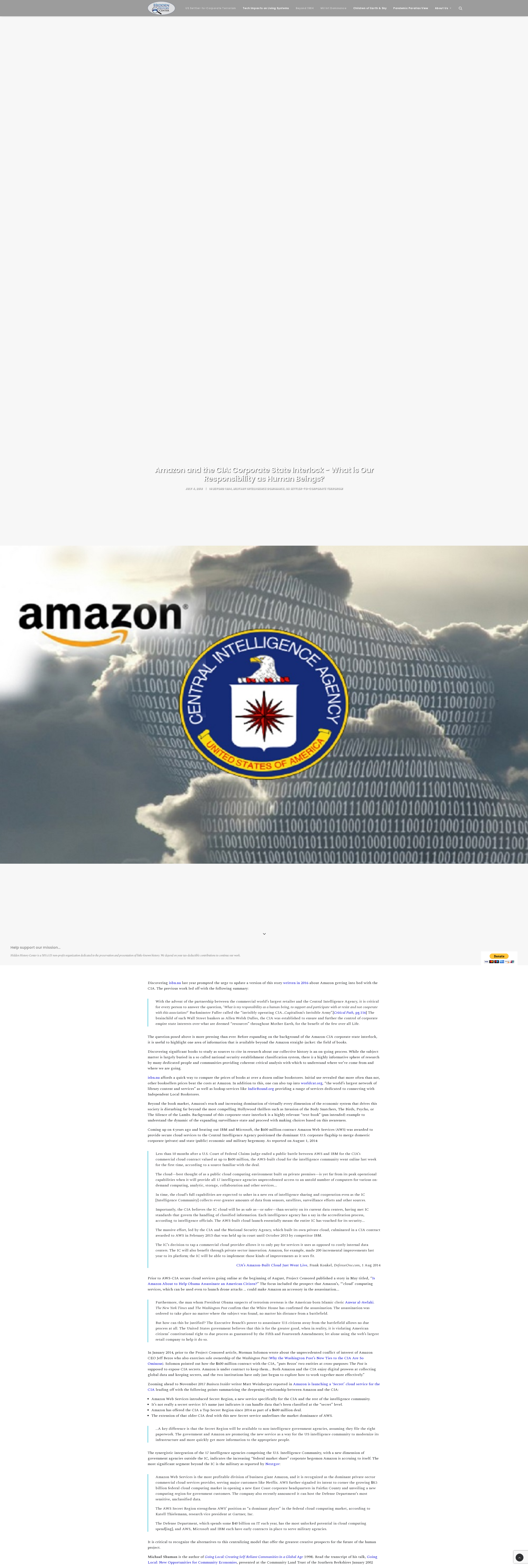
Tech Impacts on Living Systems (266, 8)
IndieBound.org (261, 1089)
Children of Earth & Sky (370, 8)
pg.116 (360, 1012)
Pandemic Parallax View (410, 8)
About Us (441, 8)
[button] (462, 8)
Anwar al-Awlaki (359, 1302)
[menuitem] (211, 8)
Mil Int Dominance (333, 8)
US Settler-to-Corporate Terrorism (210, 8)
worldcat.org (311, 1083)
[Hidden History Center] (161, 8)
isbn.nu (175, 983)
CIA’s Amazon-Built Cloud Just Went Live (271, 1265)
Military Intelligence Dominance (258, 488)
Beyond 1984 (305, 8)
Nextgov (272, 1464)
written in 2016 (295, 983)
